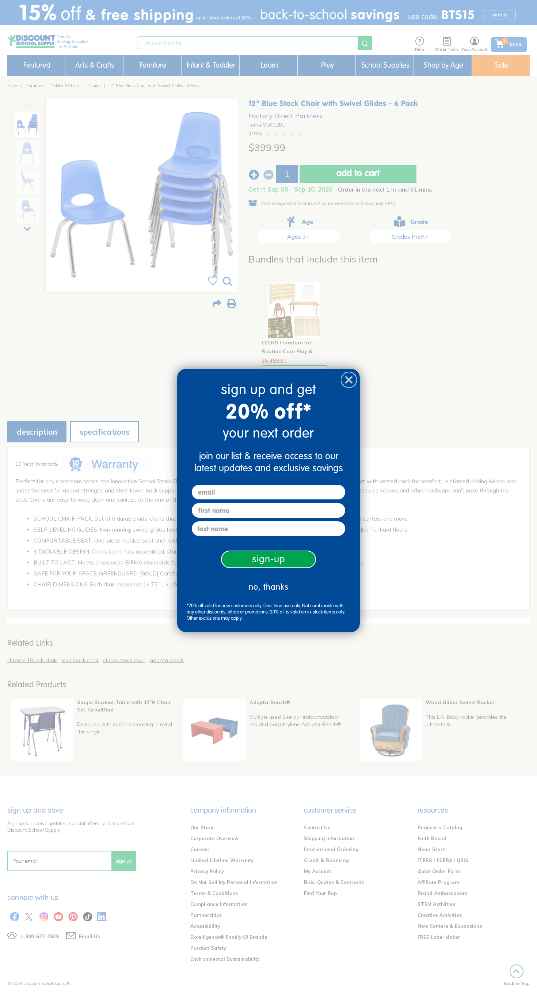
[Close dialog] (349, 380)
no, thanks (269, 587)
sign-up (268, 559)
